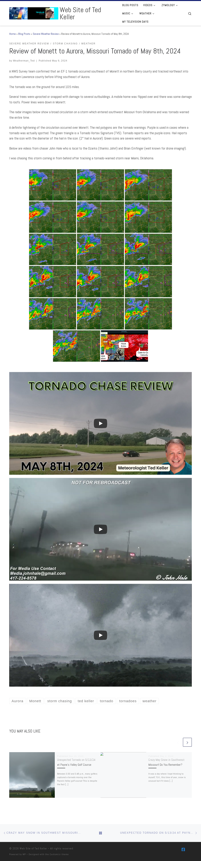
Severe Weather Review (46, 34)
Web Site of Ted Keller (33, 848)
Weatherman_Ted (24, 60)
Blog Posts (24, 34)
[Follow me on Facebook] (183, 849)
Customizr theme (59, 854)
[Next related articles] (187, 742)
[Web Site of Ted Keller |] (33, 12)
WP (24, 854)
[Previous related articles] (178, 742)
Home (12, 34)
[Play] (100, 423)
